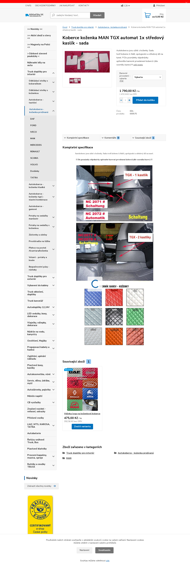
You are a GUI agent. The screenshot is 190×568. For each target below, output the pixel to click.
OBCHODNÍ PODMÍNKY (45, 5)
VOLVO (34, 164)
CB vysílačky (34, 402)
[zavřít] (186, 3)
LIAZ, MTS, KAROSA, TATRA (38, 425)
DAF (32, 118)
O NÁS (28, 5)
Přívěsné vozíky (35, 417)
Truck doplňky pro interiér (37, 73)
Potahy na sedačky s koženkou (39, 227)
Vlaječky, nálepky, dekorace (36, 324)
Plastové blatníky (37, 448)
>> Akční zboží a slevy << (39, 37)
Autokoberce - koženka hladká (37, 186)
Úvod (64, 27)
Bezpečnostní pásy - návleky (39, 268)
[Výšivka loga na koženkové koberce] (82, 389)
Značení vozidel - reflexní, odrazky (36, 410)
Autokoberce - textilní (36, 101)
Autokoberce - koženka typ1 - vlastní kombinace (38, 196)
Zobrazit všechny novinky (39, 486)
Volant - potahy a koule (38, 259)
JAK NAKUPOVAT (67, 5)
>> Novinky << (34, 29)
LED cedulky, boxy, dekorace (37, 315)
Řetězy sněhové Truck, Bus (35, 441)
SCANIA (34, 158)
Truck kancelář (35, 300)
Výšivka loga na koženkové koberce (82, 413)
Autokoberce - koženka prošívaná (38, 111)
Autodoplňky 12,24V (38, 307)
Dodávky (34, 171)
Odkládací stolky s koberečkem (38, 82)
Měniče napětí (34, 396)
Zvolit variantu (82, 426)
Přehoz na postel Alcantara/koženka (38, 249)
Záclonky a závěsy (38, 234)
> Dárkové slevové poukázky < (37, 55)
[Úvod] (36, 15)
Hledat (97, 15)
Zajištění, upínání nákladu (36, 357)
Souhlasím (104, 550)
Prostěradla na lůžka (39, 241)
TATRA (34, 177)
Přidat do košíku (145, 100)
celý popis (138, 64)
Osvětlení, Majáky (37, 340)
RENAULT (35, 151)
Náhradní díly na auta (36, 64)
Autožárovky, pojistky (39, 389)
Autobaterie (34, 433)
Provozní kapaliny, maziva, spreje (37, 456)
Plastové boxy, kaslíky (35, 366)
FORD (33, 125)
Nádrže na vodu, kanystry (36, 333)
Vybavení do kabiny (37, 285)
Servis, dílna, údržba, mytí (38, 382)
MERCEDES (36, 145)
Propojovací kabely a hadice (38, 348)
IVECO (33, 132)
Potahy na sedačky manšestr (38, 217)
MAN (32, 138)
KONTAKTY (84, 5)
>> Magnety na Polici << (38, 46)
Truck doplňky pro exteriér (37, 278)
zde (107, 560)
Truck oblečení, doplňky (35, 293)
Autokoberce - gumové (36, 208)
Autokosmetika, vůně (38, 374)
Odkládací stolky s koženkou (38, 92)
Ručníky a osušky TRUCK (36, 465)
